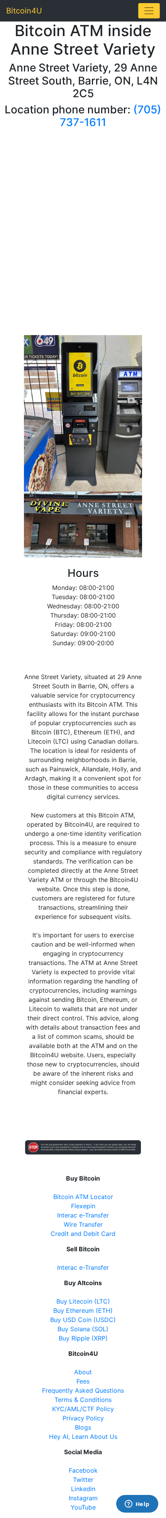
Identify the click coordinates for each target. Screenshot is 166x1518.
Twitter (83, 1479)
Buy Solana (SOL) (83, 1329)
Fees (83, 1381)
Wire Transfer (83, 1224)
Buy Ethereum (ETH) (83, 1310)
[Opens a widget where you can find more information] (137, 1504)
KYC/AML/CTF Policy (83, 1409)
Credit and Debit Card (83, 1233)
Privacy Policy (83, 1418)
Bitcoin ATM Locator (83, 1197)
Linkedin (83, 1489)
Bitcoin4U (24, 10)
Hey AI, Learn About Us (83, 1436)
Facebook (83, 1470)
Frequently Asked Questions (83, 1390)
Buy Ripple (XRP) (83, 1338)
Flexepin (83, 1206)
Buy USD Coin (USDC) (83, 1320)
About (83, 1372)
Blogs (83, 1427)
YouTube (83, 1507)
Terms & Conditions (83, 1399)
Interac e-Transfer (83, 1215)
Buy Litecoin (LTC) (83, 1301)
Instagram (83, 1498)
